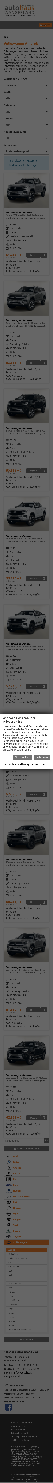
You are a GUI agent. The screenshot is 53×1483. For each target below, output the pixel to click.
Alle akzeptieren (22, 757)
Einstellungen (41, 757)
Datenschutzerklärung (16, 764)
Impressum (38, 764)
